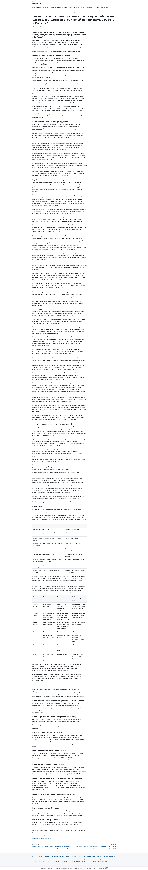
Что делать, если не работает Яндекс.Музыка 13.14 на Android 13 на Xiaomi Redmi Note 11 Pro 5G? (96, 847)
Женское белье (86, 861)
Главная (34, 12)
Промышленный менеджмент (52, 7)
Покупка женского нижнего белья (101, 861)
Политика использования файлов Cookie (83, 856)
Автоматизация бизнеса (53, 861)
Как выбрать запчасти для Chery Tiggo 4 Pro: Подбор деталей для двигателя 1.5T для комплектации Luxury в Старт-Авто (51, 847)
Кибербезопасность (74, 861)
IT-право (64, 861)
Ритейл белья (36, 864)
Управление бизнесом (101, 7)
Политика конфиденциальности (106, 856)
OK (107, 868)
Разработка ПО (36, 7)
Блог (33, 856)
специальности (37, 129)
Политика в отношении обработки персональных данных (53, 856)
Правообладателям (37, 859)
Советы (64, 7)
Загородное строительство (76, 7)
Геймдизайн (89, 7)
